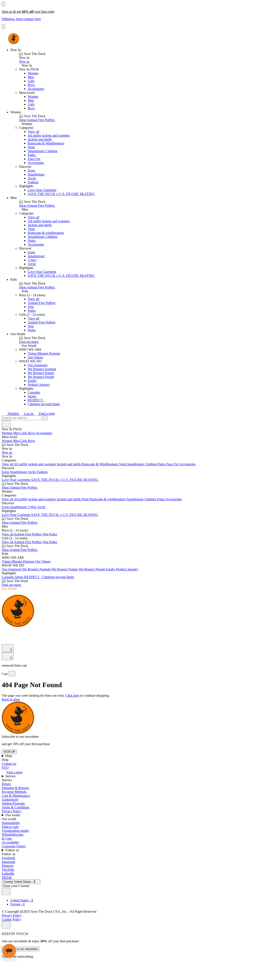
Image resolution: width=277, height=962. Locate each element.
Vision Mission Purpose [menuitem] (18, 561)
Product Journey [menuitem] (127, 569)
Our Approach (37, 365)
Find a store (46, 413)
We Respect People (41, 377)
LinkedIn (8, 873)
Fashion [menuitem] (42, 472)
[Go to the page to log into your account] (4, 636)
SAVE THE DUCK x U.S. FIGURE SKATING (61, 194)
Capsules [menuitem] (8, 577)
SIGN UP (9, 751)
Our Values (35, 357)
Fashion (33, 182)
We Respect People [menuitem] (92, 569)
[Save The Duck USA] (13, 38)
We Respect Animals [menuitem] (37, 569)
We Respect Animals (42, 369)
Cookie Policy (11, 919)
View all (33, 131)
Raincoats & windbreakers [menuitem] (108, 499)
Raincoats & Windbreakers (46, 143)
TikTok (7, 877)
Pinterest (7, 866)
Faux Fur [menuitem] (172, 464)
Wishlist (13, 413)
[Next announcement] (3, 26)
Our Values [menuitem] (42, 561)
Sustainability (11, 823)
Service (10, 776)
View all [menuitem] (8, 464)
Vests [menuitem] (123, 464)
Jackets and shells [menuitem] (69, 464)
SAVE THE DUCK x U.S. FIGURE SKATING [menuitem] (64, 480)
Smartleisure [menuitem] (18, 472)
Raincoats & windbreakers (46, 233)
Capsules (34, 392)
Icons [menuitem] (6, 472)
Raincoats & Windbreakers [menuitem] (100, 464)
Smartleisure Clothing (42, 151)
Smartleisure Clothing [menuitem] (142, 464)
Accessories (36, 89)
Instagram (8, 862)
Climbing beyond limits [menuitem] (58, 577)
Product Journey (39, 384)
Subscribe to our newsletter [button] (20, 736)
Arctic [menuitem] (32, 472)
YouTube (8, 869)
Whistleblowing (12, 834)
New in (24, 61)
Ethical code (10, 827)
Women (33, 73)
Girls (31, 81)
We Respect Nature (41, 373)
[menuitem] (138, 442)
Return (6, 784)
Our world (13, 815)
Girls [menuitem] (24, 433)
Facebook (8, 858)
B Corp (7, 838)
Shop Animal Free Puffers (37, 120)
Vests (31, 147)
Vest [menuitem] (45, 534)
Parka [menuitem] (162, 464)
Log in (28, 413)
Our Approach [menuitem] (12, 569)
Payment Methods (14, 792)
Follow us (12, 850)
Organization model (15, 830)
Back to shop (11, 699)
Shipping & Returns (15, 788)
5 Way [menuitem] (32, 507)
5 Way (32, 260)
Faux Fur (34, 159)
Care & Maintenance (16, 795)
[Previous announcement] (3, 4)
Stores (32, 396)
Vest (31, 307)
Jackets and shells (40, 139)
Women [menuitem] (7, 433)
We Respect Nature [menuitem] (65, 569)
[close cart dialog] (11, 673)
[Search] (4, 631)
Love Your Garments (42, 190)
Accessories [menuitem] (44, 433)
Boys (31, 85)
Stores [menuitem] (19, 577)
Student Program (13, 803)
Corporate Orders (14, 846)
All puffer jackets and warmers (49, 135)
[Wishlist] (4, 642)
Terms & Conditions (15, 807)
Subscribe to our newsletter (20, 949)
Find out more (29, 342)
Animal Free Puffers (41, 303)
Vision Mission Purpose (44, 353)
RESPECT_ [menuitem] (33, 577)
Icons (31, 170)
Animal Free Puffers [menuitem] (28, 534)
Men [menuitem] (16, 433)
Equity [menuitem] (111, 569)
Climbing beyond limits (44, 404)
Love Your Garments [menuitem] (16, 480)
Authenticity (10, 799)
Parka (31, 155)
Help (9, 756)
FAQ (5, 767)
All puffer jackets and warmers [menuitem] (35, 464)
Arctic (32, 178)
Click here (72, 695)
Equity (32, 381)
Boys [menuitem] (32, 433)
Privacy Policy (12, 811)
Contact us (9, 763)
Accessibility (10, 842)
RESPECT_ (36, 400)
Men (31, 77)
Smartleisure (36, 174)
